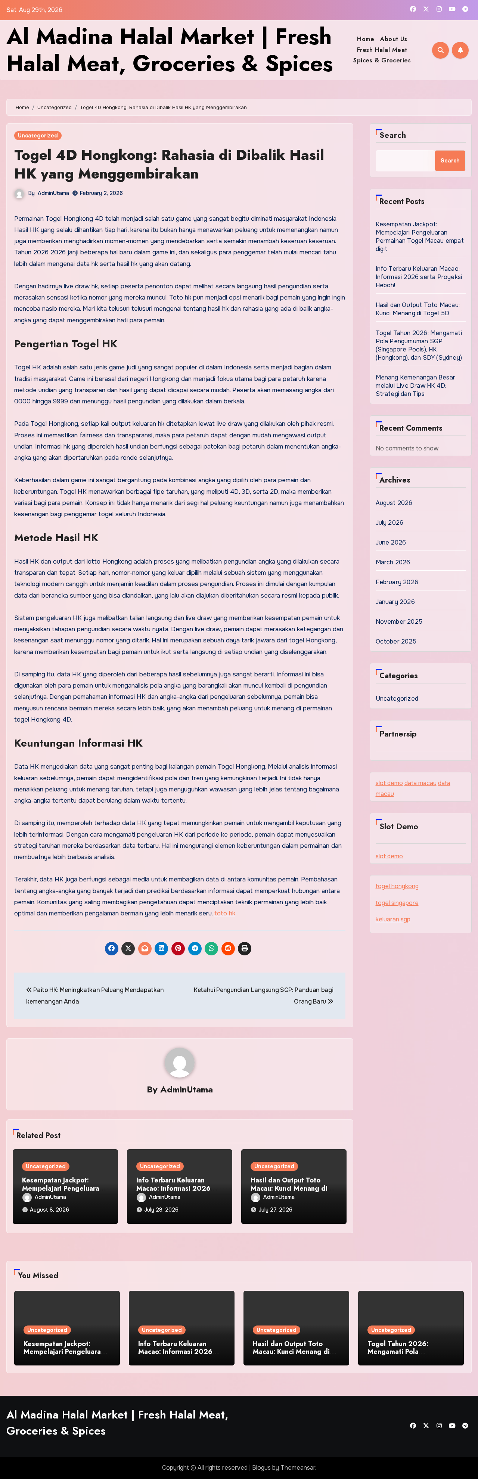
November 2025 (399, 622)
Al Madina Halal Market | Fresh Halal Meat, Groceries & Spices (169, 50)
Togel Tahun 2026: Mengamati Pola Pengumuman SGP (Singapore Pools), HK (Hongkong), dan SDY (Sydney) (419, 345)
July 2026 (390, 523)
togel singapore (397, 903)
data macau (420, 783)
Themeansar (297, 1468)
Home (365, 39)
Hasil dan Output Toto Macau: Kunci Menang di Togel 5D (289, 1188)
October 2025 (396, 641)
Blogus (261, 1468)
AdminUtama (53, 193)
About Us (393, 39)
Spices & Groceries (382, 60)
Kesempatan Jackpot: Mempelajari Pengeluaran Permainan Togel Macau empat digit (420, 236)
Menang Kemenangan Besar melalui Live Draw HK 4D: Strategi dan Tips (416, 385)
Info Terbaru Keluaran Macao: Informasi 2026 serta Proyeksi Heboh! (173, 1188)
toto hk (224, 913)
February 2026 (397, 582)
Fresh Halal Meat (382, 50)
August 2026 (394, 503)
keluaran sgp (393, 919)
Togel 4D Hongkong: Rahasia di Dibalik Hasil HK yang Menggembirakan (169, 164)
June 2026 (391, 542)
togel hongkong (397, 886)
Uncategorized (38, 135)
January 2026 (395, 602)
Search (393, 135)
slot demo (389, 783)
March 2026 (393, 562)
